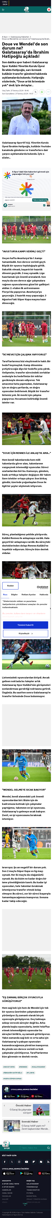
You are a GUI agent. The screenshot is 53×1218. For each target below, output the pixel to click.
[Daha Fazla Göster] (48, 91)
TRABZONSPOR (33, 1190)
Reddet (10, 586)
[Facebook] (4, 1161)
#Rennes (23, 1067)
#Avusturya (9, 1067)
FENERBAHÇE (32, 1187)
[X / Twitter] (12, 1161)
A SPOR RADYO (8, 1187)
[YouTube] (26, 1161)
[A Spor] (26, 9)
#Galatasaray (38, 1067)
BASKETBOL (31, 1196)
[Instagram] (19, 1161)
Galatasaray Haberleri (20, 37)
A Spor (5, 37)
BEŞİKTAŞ (30, 1181)
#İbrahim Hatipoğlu (12, 1073)
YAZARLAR (6, 1196)
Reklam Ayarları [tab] (29, 594)
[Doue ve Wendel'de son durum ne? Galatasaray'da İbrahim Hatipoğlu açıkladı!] (26, 116)
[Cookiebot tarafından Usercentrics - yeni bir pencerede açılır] (37, 587)
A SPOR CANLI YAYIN (10, 1184)
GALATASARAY (32, 1184)
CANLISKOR (4, 3)
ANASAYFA (6, 1181)
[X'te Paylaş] (35, 91)
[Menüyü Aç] (3, 9)
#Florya (30, 1073)
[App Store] (9, 1096)
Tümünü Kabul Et (26, 625)
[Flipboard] (33, 1161)
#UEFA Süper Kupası (12, 1079)
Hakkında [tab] (44, 594)
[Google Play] (23, 1096)
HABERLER (6, 1190)
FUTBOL (29, 1193)
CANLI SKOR (7, 1193)
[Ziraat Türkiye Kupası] (49, 10)
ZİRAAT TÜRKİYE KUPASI (36, 1199)
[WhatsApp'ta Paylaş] (42, 91)
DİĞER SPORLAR (33, 1202)
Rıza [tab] (5, 594)
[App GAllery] (37, 1096)
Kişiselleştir (24, 633)
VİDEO (4, 1202)
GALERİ (5, 1199)
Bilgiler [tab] (14, 594)
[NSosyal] (41, 1161)
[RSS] (48, 1161)
